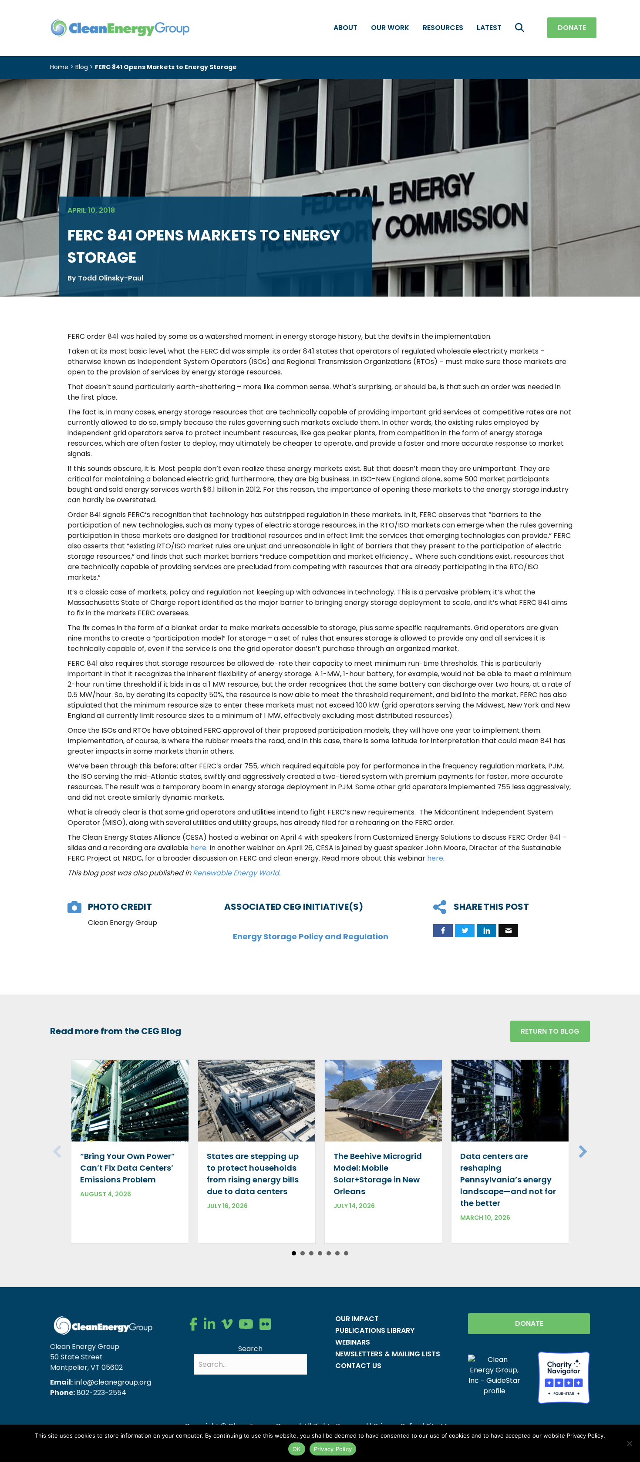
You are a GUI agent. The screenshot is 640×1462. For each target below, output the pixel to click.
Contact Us (358, 1366)
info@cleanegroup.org (112, 1382)
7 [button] (346, 1253)
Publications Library (374, 1330)
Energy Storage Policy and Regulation (310, 936)
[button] (521, 28)
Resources (443, 28)
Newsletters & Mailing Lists (387, 1354)
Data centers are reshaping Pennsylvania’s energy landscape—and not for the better (508, 1179)
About (345, 28)
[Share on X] (465, 930)
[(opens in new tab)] (564, 1377)
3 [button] (311, 1253)
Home (59, 67)
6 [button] (337, 1253)
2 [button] (302, 1253)
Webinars (352, 1342)
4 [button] (320, 1253)
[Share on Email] (508, 930)
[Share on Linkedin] (486, 930)
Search (250, 1349)
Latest (489, 28)
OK (297, 1448)
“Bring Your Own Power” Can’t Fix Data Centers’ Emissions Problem (127, 1168)
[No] (629, 1443)
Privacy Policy (333, 1448)
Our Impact (357, 1319)
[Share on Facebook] (443, 930)
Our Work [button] (390, 28)
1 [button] (294, 1253)
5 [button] (329, 1253)
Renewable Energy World (236, 873)
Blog (81, 67)
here (198, 848)
